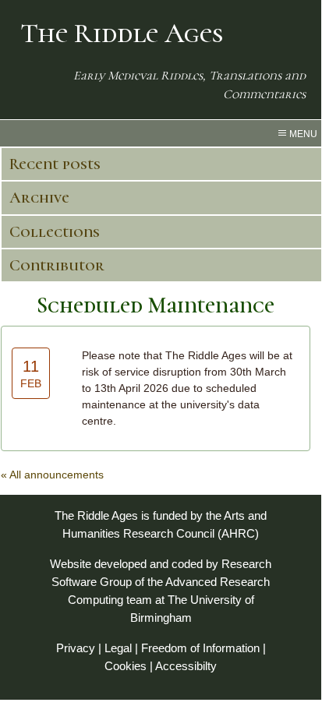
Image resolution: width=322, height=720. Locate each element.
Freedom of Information (200, 648)
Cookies (125, 665)
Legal (118, 648)
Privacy (75, 648)
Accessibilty (186, 665)
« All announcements (52, 474)
